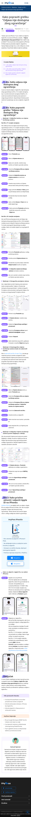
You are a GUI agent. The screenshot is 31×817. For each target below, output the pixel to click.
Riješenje (14, 7)
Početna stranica (6, 7)
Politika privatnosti (6, 811)
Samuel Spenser (15, 747)
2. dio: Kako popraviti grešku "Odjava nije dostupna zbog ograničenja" (15, 69)
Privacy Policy (13, 815)
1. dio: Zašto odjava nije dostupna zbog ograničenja (16, 65)
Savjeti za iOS (21, 7)
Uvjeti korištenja (18, 811)
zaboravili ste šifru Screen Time (13, 353)
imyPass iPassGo (6, 505)
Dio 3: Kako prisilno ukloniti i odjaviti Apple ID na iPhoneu (15, 73)
